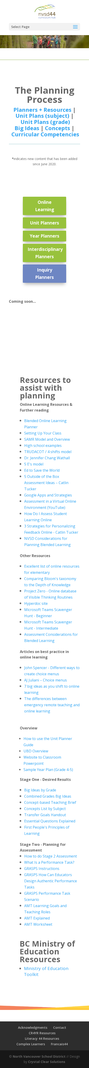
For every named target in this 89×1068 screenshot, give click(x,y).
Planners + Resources (42, 109)
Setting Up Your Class (42, 433)
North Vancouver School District (39, 1056)
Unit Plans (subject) (43, 115)
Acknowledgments (32, 1027)
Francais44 (59, 1044)
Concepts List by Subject (45, 808)
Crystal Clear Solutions (46, 1062)
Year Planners (44, 236)
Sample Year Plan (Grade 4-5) (48, 769)
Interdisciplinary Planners (45, 253)
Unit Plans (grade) (45, 122)
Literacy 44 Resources (42, 1038)
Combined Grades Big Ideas (47, 796)
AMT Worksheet (38, 924)
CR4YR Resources (42, 1033)
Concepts (57, 128)
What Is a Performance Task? (49, 862)
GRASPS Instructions (41, 868)
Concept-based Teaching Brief (50, 802)
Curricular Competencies (45, 134)
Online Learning (44, 206)
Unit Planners (44, 223)
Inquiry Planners (44, 273)
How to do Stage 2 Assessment (50, 856)
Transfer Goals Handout (45, 814)
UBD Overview (36, 751)
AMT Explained (37, 918)
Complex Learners (30, 1044)
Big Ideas (27, 128)
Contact (59, 1027)
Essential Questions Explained (49, 821)
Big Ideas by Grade (40, 790)
